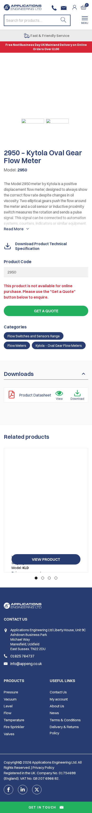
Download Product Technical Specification (41, 246)
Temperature (14, 720)
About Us (57, 706)
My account (59, 699)
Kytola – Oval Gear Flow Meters (59, 345)
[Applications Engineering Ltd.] (23, 7)
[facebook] (8, 789)
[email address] (64, 8)
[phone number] (55, 8)
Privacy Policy (43, 767)
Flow (7, 713)
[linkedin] (22, 789)
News (54, 713)
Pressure (11, 692)
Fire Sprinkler (14, 727)
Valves (9, 734)
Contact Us (58, 692)
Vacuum (10, 699)
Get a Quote (46, 311)
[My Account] (76, 7)
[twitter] (37, 789)
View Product (46, 559)
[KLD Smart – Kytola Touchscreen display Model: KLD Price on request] (46, 503)
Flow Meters (17, 345)
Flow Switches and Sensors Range (34, 336)
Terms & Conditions (65, 720)
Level (8, 706)
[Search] (63, 20)
